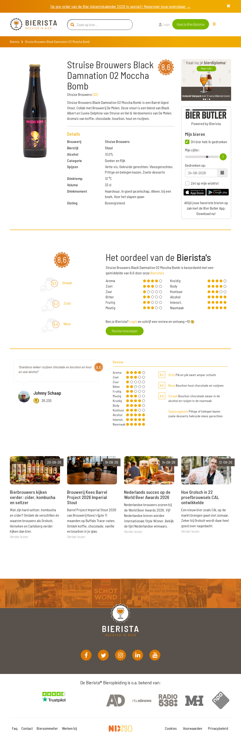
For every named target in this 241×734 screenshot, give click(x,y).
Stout (109, 148)
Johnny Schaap (47, 393)
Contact (27, 728)
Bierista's (157, 273)
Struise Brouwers (117, 141)
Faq (14, 728)
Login (166, 24)
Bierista (14, 42)
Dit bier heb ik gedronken (209, 142)
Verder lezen (19, 536)
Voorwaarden (192, 728)
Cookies (171, 728)
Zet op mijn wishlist (205, 183)
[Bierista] (29, 24)
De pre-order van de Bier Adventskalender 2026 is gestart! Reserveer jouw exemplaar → (120, 6)
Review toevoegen (124, 330)
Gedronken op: (195, 165)
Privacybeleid (218, 728)
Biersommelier (47, 728)
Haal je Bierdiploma (191, 24)
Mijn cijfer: (192, 150)
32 (95, 94)
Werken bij (69, 728)
